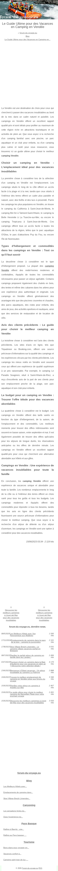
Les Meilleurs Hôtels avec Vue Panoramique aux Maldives (23, 635)
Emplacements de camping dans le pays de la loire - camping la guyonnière (28, 641)
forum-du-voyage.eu (28, 33)
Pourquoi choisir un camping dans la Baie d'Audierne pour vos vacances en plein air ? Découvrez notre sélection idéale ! (28, 664)
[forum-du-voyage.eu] (29, 9)
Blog (27, 36)
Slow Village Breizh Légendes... (16, 798)
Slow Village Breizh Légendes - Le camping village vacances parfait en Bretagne (25, 649)
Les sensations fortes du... (14, 811)
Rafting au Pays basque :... (14, 835)
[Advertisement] (29, 72)
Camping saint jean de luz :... (15, 860)
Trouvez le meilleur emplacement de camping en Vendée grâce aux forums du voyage (27, 679)
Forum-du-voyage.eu (30, 868)
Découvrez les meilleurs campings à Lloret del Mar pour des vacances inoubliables (11, 615)
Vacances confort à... (12, 854)
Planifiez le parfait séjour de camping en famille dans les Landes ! (27, 656)
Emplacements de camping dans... (18, 792)
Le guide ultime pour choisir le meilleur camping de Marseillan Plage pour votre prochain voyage (27, 694)
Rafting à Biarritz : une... (13, 829)
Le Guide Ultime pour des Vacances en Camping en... (27, 39)
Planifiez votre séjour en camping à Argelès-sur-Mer (25, 687)
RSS (40, 868)
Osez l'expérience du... (13, 817)
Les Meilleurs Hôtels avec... (15, 786)
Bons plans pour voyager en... (16, 848)
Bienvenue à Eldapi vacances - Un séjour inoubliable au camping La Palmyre (27, 671)
